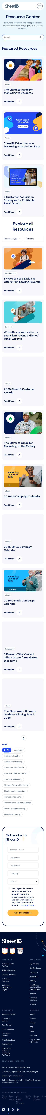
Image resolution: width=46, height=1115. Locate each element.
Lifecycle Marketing (13, 779)
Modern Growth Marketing (16, 785)
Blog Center (6, 1025)
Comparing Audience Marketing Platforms (6, 1051)
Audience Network (5, 980)
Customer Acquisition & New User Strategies (20, 1071)
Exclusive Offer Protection (16, 773)
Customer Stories (6, 1019)
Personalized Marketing (14, 808)
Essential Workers (33, 999)
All (8, 750)
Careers (33, 1018)
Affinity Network (8, 970)
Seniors (33, 993)
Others (33, 1004)
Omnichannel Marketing (15, 791)
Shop (32, 1031)
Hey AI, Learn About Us (35, 1041)
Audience (18, 750)
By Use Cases (35, 968)
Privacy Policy (27, 905)
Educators (34, 976)
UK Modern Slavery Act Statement (20, 1099)
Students (34, 972)
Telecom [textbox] (30, 238)
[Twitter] (13, 1109)
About (32, 1014)
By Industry (34, 964)
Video (7, 138)
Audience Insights (12, 756)
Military (33, 981)
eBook (7, 84)
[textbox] (12, 239)
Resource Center (8, 1014)
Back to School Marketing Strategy (16, 1067)
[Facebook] (8, 1109)
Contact (33, 1035)
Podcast (8, 327)
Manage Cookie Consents (36, 1098)
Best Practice (10, 273)
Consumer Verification (14, 767)
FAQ (31, 1027)
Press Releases (8, 1029)
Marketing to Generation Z (12, 1076)
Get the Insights (23, 912)
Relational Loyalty (12, 814)
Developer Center (6, 1034)
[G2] (3, 1109)
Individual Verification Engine (6, 987)
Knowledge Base (8, 1040)
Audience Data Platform (8, 965)
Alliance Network (8, 974)
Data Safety (7, 1044)
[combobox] (12, 239)
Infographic (9, 649)
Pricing (32, 1023)
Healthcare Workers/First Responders (35, 987)
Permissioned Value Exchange (17, 802)
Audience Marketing (13, 761)
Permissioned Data (12, 797)
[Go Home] (12, 6)
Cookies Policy (29, 1097)
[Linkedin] (18, 1109)
